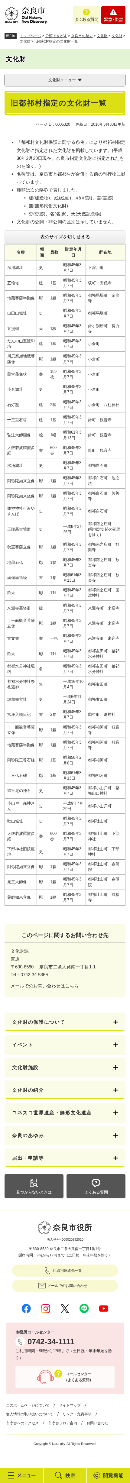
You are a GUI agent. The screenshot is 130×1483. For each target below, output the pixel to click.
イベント (22, 1044)
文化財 (102, 36)
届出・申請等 (28, 1158)
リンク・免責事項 (77, 1414)
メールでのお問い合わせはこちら (45, 985)
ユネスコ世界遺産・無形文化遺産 (52, 1112)
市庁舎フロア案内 (62, 1423)
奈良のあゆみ (28, 1135)
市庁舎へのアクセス (22, 1423)
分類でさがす (56, 36)
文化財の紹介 (28, 1090)
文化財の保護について (38, 1022)
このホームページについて (28, 1405)
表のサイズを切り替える (65, 236)
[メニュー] (21, 1475)
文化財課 (20, 951)
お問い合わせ (97, 1423)
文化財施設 (25, 1067)
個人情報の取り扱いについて (29, 1414)
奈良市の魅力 (82, 36)
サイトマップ (70, 1405)
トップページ (30, 36)
